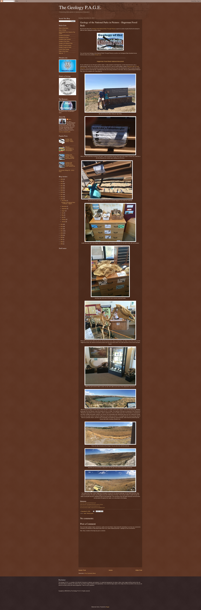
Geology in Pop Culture (64, 41)
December (64, 200)
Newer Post (82, 570)
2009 (62, 235)
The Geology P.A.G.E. (80, 7)
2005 (62, 243)
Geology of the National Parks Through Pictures (104, 28)
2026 (62, 179)
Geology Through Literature (65, 45)
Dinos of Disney (62, 30)
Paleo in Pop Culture (63, 51)
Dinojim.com (98, 54)
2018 (62, 192)
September (64, 208)
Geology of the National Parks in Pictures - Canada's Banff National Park (69, 156)
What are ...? (62, 53)
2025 (62, 181)
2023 (62, 183)
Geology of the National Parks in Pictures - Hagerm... (68, 203)
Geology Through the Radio (65, 47)
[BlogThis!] (98, 511)
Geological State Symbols (65, 39)
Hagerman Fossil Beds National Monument (110, 61)
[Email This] (96, 511)
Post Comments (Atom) (90, 573)
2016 (62, 196)
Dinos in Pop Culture (63, 28)
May (63, 215)
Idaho (85, 513)
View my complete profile (64, 131)
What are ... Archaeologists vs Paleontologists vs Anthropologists (69, 148)
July (63, 213)
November (64, 206)
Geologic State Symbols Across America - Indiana (69, 140)
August (63, 210)
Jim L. (69, 119)
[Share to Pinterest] (102, 511)
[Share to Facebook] (101, 511)
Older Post (138, 570)
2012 (62, 228)
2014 (62, 224)
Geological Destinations (64, 35)
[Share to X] (99, 511)
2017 (62, 194)
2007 (62, 239)
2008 (62, 237)
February (64, 219)
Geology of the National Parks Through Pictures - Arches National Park (70, 164)
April (63, 217)
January (64, 221)
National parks (90, 513)
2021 (62, 185)
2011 (62, 230)
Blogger (107, 606)
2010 (62, 233)
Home (111, 570)
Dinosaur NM (131, 66)
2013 (62, 226)
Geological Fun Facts (64, 37)
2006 (62, 241)
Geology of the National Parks (66, 43)
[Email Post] (94, 511)
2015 (62, 198)
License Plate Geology (64, 49)
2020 (62, 188)
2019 (62, 190)
